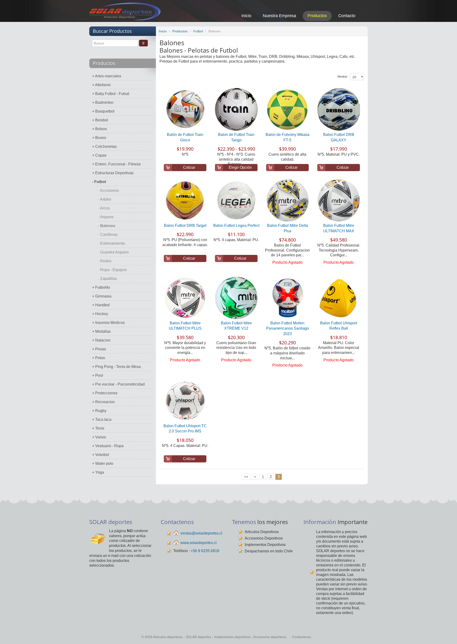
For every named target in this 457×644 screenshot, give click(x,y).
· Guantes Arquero (113, 252)
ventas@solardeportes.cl (201, 533)
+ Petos (98, 358)
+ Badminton (103, 102)
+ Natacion (101, 340)
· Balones (106, 226)
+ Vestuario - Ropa (108, 446)
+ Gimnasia (101, 296)
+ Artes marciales (106, 76)
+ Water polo (102, 463)
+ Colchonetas (104, 146)
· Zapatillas (107, 279)
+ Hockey (100, 314)
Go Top (448, 634)
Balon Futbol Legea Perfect (236, 225)
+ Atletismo (101, 85)
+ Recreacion (103, 402)
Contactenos (301, 637)
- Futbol (99, 182)
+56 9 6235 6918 (205, 551)
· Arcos (104, 208)
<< (246, 477)
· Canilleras (108, 235)
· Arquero (106, 217)
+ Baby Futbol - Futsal (110, 94)
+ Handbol (101, 305)
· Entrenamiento (111, 243)
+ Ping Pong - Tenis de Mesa (116, 367)
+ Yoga (98, 472)
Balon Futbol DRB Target (185, 225)
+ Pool (97, 375)
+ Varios (99, 437)
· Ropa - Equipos (112, 270)
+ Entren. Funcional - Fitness (116, 164)
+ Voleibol (100, 455)
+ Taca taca (101, 419)
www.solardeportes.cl (198, 543)
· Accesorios (108, 190)
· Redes (104, 261)
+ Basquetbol (103, 111)
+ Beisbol (100, 120)
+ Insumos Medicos (108, 323)
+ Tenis (98, 428)
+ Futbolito (101, 287)
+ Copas (99, 155)
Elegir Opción (240, 167)
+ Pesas (99, 349)
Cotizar (189, 167)
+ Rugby (99, 411)
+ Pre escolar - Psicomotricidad (118, 384)
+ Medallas (101, 331)
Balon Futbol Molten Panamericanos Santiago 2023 (287, 328)
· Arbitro (104, 199)
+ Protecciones (104, 393)
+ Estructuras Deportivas (113, 173)
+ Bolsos (99, 129)
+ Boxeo (99, 138)
